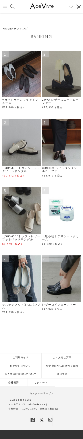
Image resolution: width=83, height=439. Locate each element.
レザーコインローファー (59, 304)
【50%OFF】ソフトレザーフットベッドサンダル (21, 238)
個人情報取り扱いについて (21, 374)
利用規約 (62, 374)
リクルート (41, 382)
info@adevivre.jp (38, 404)
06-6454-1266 (22, 400)
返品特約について (20, 366)
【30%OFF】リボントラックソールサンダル (21, 170)
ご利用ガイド (21, 357)
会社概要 (13, 382)
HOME (7, 28)
